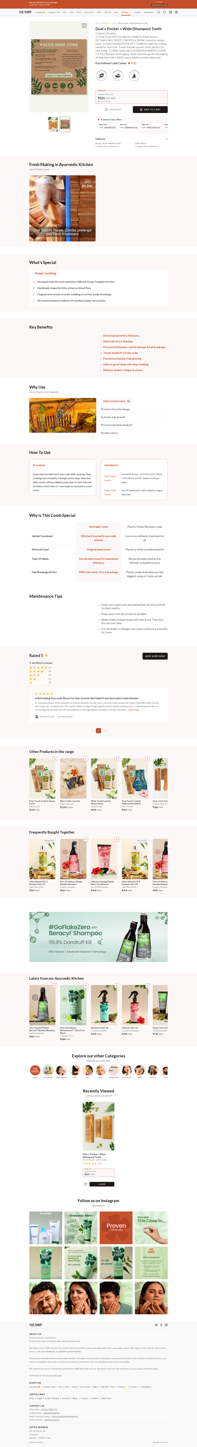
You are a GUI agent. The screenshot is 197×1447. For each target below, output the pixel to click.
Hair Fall (104, 1387)
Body (74, 1387)
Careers (84, 1398)
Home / (98, 23)
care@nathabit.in (51, 1420)
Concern (134, 1387)
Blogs (75, 1398)
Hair (60, 1387)
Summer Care (49, 1387)
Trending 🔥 (34, 1387)
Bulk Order (106, 1398)
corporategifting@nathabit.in (65, 1416)
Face (67, 1387)
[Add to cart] (55, 759)
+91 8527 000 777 (49, 1409)
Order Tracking (52, 1398)
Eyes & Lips (85, 1387)
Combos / (114, 23)
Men (113, 1387)
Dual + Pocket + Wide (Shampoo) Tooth (133, 23)
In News (94, 1398)
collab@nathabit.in (51, 1413)
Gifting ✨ (122, 1387)
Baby (95, 1387)
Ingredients (146, 1387)
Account (66, 1398)
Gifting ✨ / (106, 23)
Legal (39, 1398)
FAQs (31, 1398)
